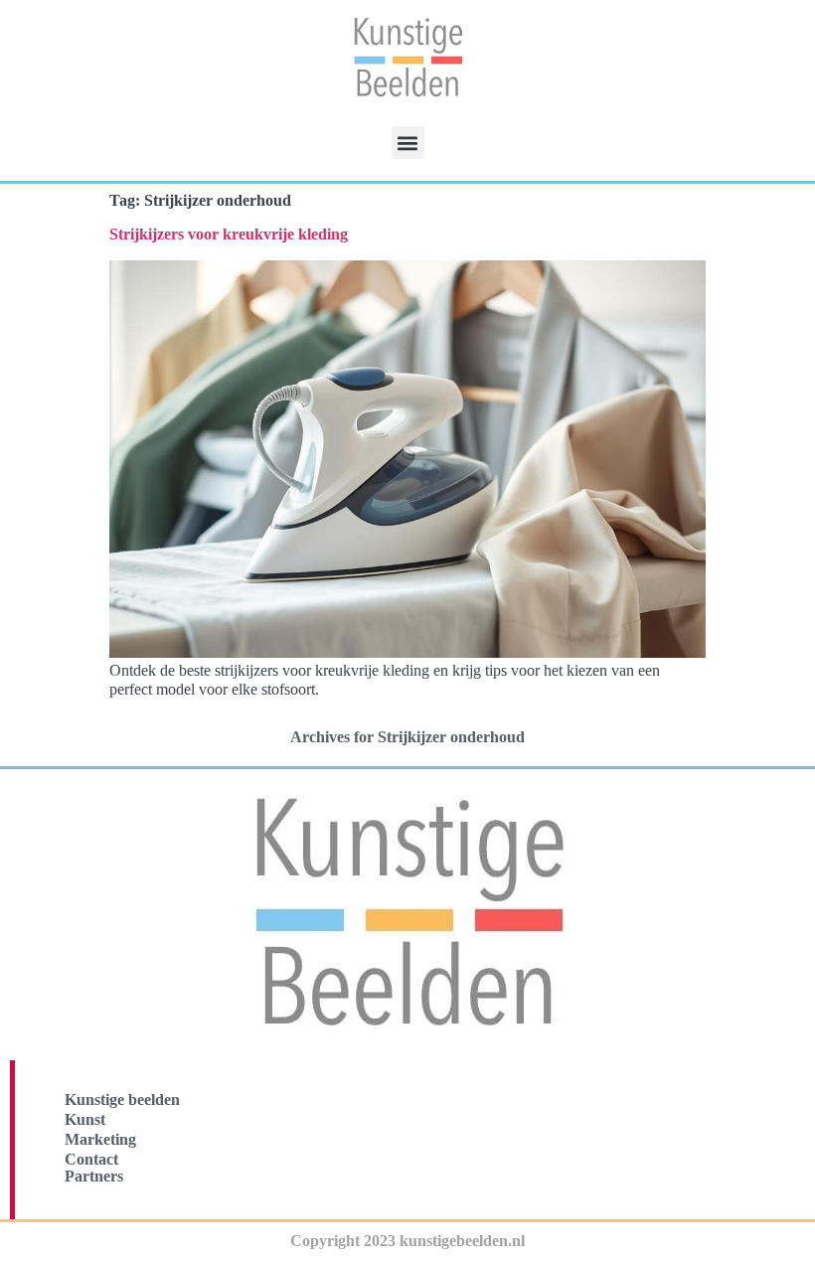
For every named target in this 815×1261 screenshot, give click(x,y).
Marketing (100, 1139)
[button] (408, 142)
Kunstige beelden (122, 1099)
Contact (91, 1159)
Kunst (85, 1119)
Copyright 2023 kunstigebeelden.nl (407, 1240)
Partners (94, 1176)
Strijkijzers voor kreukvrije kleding (228, 234)
